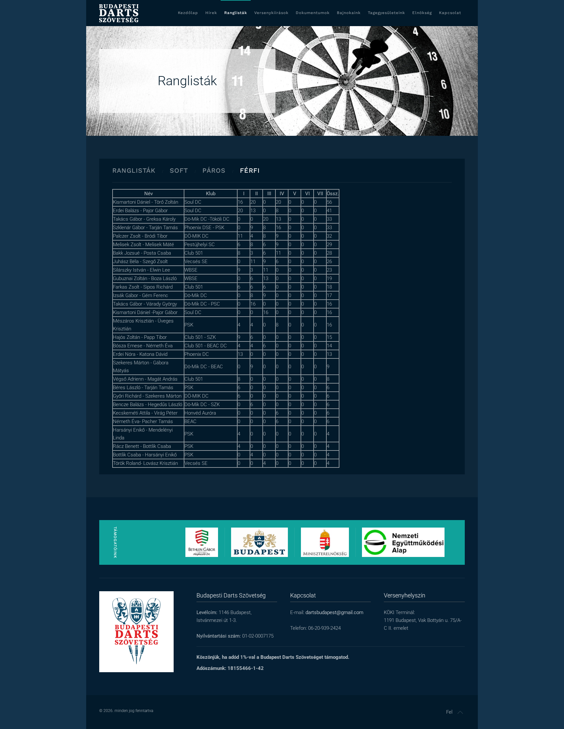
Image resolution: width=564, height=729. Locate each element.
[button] (460, 712)
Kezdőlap (188, 12)
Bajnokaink (349, 12)
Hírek (211, 12)
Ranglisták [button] (235, 12)
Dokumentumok (313, 12)
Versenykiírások (271, 12)
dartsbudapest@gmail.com (334, 612)
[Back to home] (118, 13)
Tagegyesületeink (386, 12)
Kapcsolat (450, 12)
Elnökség (422, 12)
